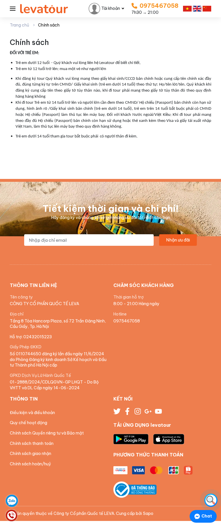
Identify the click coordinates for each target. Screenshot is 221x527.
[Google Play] (133, 439)
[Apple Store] (168, 439)
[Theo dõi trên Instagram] (138, 410)
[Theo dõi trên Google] (148, 410)
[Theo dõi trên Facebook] (128, 410)
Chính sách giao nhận (30, 453)
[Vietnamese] (187, 9)
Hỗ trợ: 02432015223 (31, 336)
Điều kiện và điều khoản (32, 412)
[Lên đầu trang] (211, 485)
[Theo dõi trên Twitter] (117, 410)
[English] (197, 9)
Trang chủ (19, 25)
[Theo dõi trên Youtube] (158, 410)
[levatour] (44, 8)
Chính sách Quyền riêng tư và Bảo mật (47, 433)
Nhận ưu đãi (178, 240)
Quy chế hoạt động (28, 422)
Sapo (148, 513)
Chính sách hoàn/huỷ (30, 463)
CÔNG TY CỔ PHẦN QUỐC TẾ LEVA (44, 303)
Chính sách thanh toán (32, 443)
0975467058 (126, 321)
